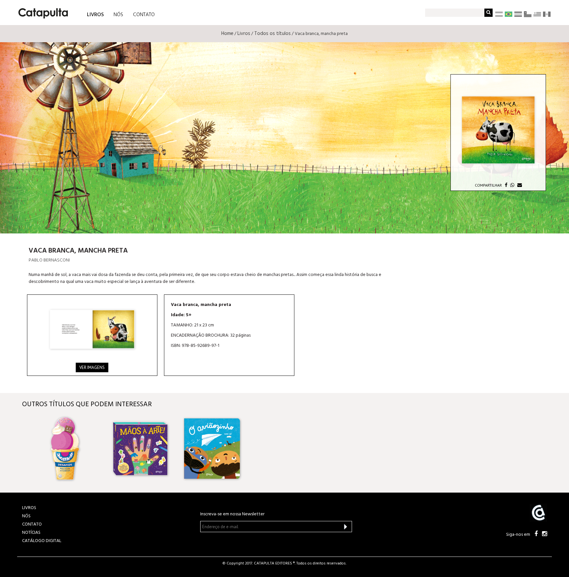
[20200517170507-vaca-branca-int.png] (92, 329)
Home (227, 34)
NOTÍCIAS (31, 532)
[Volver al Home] (41, 11)
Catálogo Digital (41, 541)
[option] (70, 448)
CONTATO (144, 15)
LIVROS (95, 14)
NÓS (118, 15)
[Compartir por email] (519, 185)
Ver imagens (92, 367)
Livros (243, 34)
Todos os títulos (272, 34)
